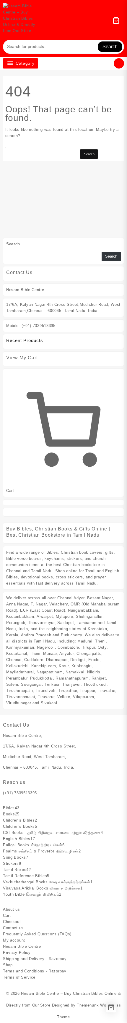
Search (110, 46)
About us (11, 909)
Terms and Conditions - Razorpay (34, 971)
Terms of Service (19, 977)
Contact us (13, 928)
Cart (7, 915)
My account (14, 940)
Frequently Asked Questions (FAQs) (37, 934)
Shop (8, 965)
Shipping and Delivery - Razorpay (34, 959)
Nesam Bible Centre (22, 946)
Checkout (12, 921)
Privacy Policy (17, 952)
